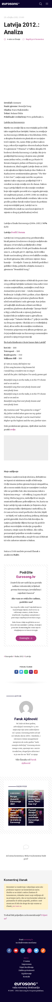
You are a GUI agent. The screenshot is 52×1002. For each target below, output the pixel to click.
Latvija (28, 656)
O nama (26, 961)
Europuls (9, 656)
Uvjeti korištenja (26, 967)
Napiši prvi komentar (35, 39)
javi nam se (16, 906)
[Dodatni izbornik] (47, 4)
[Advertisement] (26, 71)
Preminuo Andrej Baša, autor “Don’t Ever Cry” (34, 800)
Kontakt (26, 977)
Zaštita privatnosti (26, 970)
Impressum (26, 964)
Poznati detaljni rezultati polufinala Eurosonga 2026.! (33, 816)
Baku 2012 (19, 656)
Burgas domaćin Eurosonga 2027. (15, 800)
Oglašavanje (26, 973)
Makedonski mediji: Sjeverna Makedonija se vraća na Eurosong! (16, 816)
